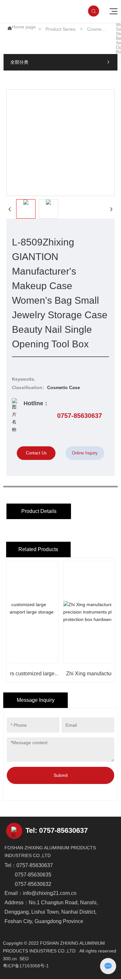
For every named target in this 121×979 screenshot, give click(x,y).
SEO (24, 958)
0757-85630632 (33, 884)
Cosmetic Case (96, 29)
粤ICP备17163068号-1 (26, 965)
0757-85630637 (79, 415)
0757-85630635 (33, 874)
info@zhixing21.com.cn (49, 893)
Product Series (60, 29)
